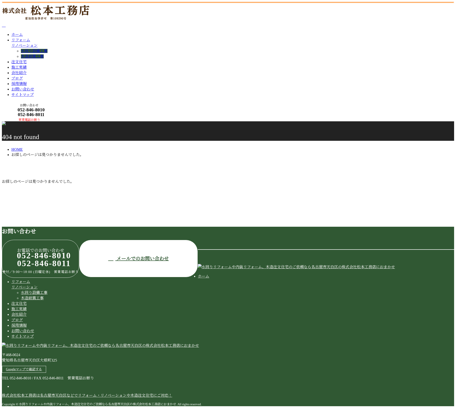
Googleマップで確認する (24, 369)
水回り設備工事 (34, 51)
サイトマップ (22, 95)
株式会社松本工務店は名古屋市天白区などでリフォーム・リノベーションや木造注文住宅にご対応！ (87, 395)
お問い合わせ (22, 89)
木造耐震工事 (32, 56)
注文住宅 (19, 62)
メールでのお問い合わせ (142, 258)
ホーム (17, 35)
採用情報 (19, 84)
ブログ (17, 78)
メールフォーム (18, 124)
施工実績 (19, 67)
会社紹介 (19, 73)
